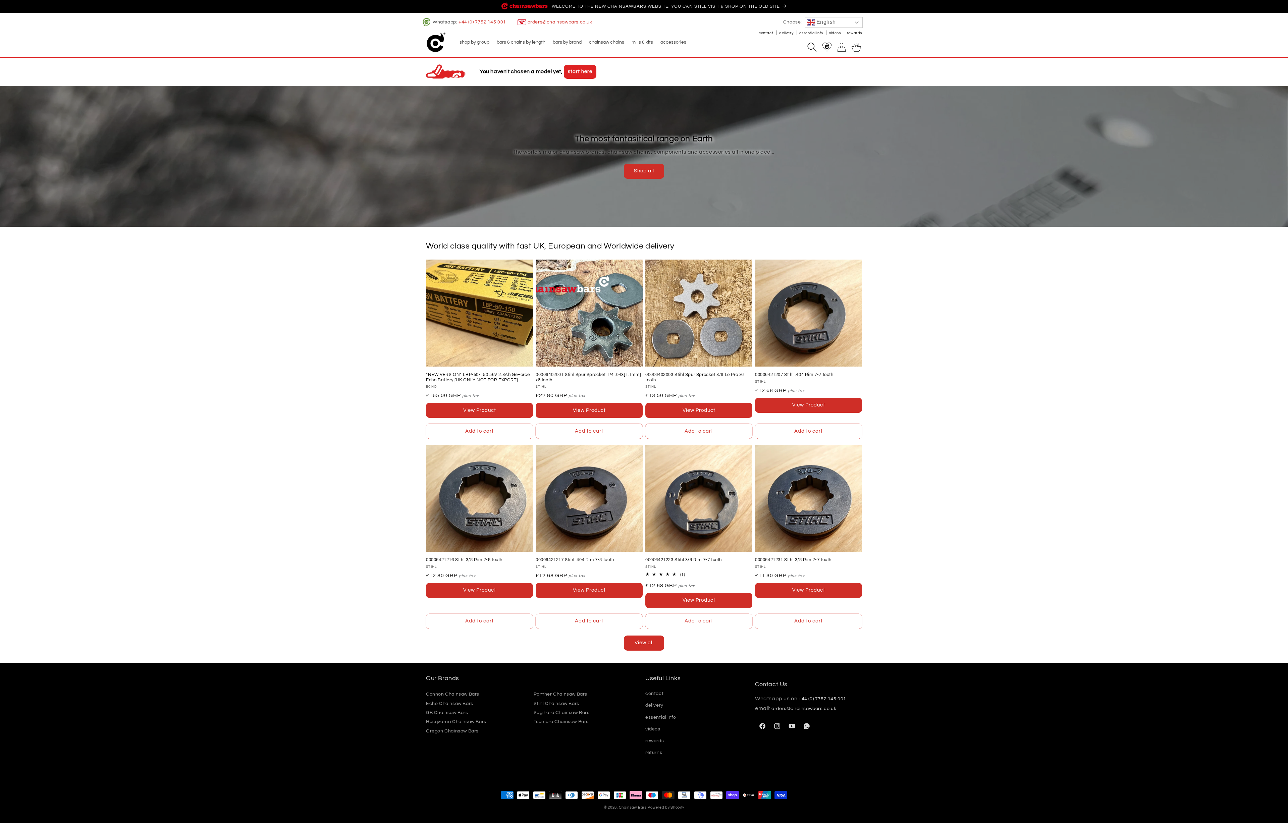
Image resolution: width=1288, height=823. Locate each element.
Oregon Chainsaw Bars (452, 731)
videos (835, 33)
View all (644, 642)
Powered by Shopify (666, 807)
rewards (854, 33)
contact (766, 33)
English (825, 22)
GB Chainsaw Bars (447, 712)
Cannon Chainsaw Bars (452, 694)
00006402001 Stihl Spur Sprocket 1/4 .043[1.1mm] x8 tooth (588, 377)
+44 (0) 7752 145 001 (482, 22)
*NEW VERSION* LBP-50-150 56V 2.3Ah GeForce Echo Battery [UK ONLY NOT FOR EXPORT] (478, 377)
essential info (811, 33)
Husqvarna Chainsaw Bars (456, 722)
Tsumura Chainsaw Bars (561, 722)
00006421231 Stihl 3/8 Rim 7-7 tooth (793, 559)
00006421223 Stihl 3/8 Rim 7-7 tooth (683, 559)
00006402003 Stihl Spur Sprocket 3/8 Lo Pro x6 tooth (694, 377)
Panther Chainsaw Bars (561, 694)
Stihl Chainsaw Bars (556, 703)
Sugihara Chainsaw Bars (562, 712)
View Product (479, 410)
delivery (786, 33)
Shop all (644, 170)
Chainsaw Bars (633, 807)
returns (653, 752)
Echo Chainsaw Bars (449, 703)
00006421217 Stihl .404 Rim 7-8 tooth (575, 559)
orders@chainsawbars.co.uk (560, 22)
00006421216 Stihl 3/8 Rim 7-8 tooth (464, 559)
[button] (474, 42)
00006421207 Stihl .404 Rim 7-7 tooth (794, 374)
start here (580, 71)
